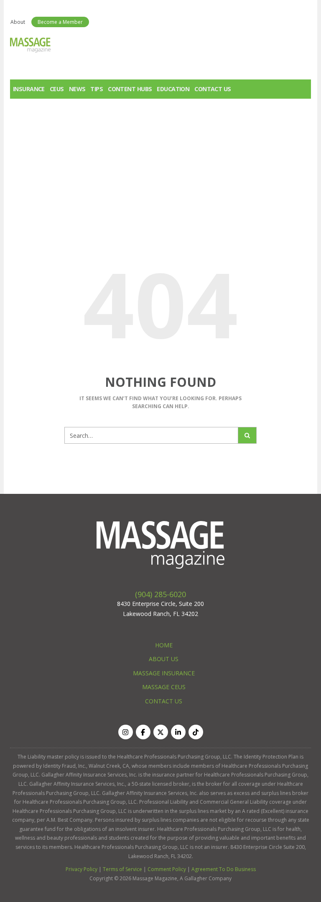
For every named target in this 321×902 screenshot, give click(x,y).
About (17, 22)
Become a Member (60, 22)
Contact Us (212, 89)
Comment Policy (167, 869)
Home (164, 645)
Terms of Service (122, 869)
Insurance (29, 89)
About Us (163, 659)
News (77, 89)
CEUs (57, 89)
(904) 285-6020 (160, 594)
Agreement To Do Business (223, 869)
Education (173, 89)
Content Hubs (130, 89)
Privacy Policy (81, 869)
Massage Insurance (164, 673)
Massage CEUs (164, 687)
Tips (96, 89)
